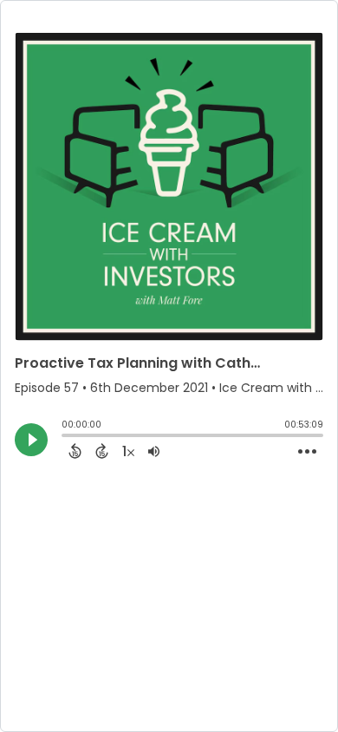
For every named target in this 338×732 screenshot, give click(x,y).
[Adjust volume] (153, 451)
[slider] (65, 437)
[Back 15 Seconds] (75, 451)
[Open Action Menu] (307, 451)
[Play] (31, 439)
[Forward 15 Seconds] (101, 451)
